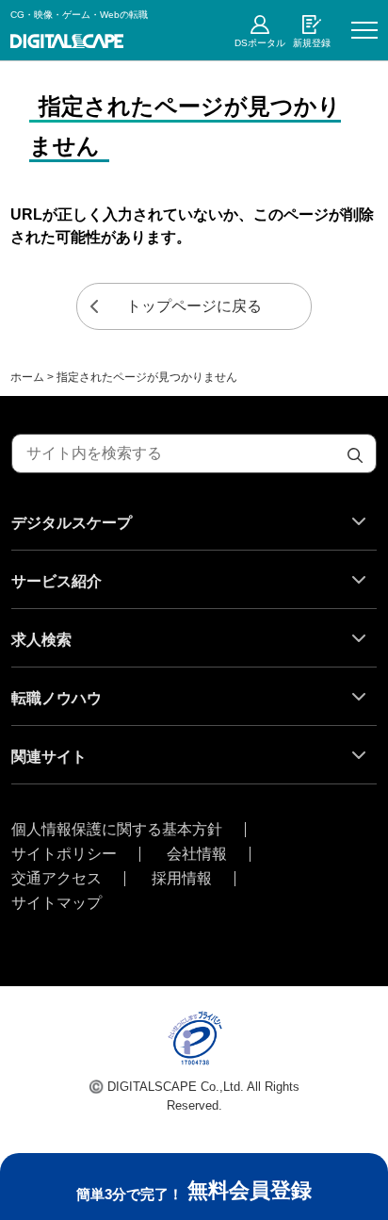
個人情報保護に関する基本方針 (116, 829)
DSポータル (259, 43)
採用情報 (182, 878)
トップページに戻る (194, 306)
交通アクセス (56, 878)
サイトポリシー (64, 854)
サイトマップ (56, 903)
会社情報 (197, 854)
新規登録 (312, 43)
